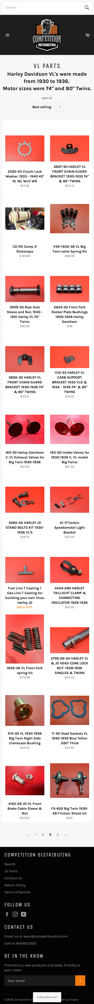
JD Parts (10, 871)
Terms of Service (17, 892)
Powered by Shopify (66, 999)
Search (10, 864)
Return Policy (14, 885)
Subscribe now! (47, 997)
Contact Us (13, 878)
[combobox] (47, 7)
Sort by (47, 98)
